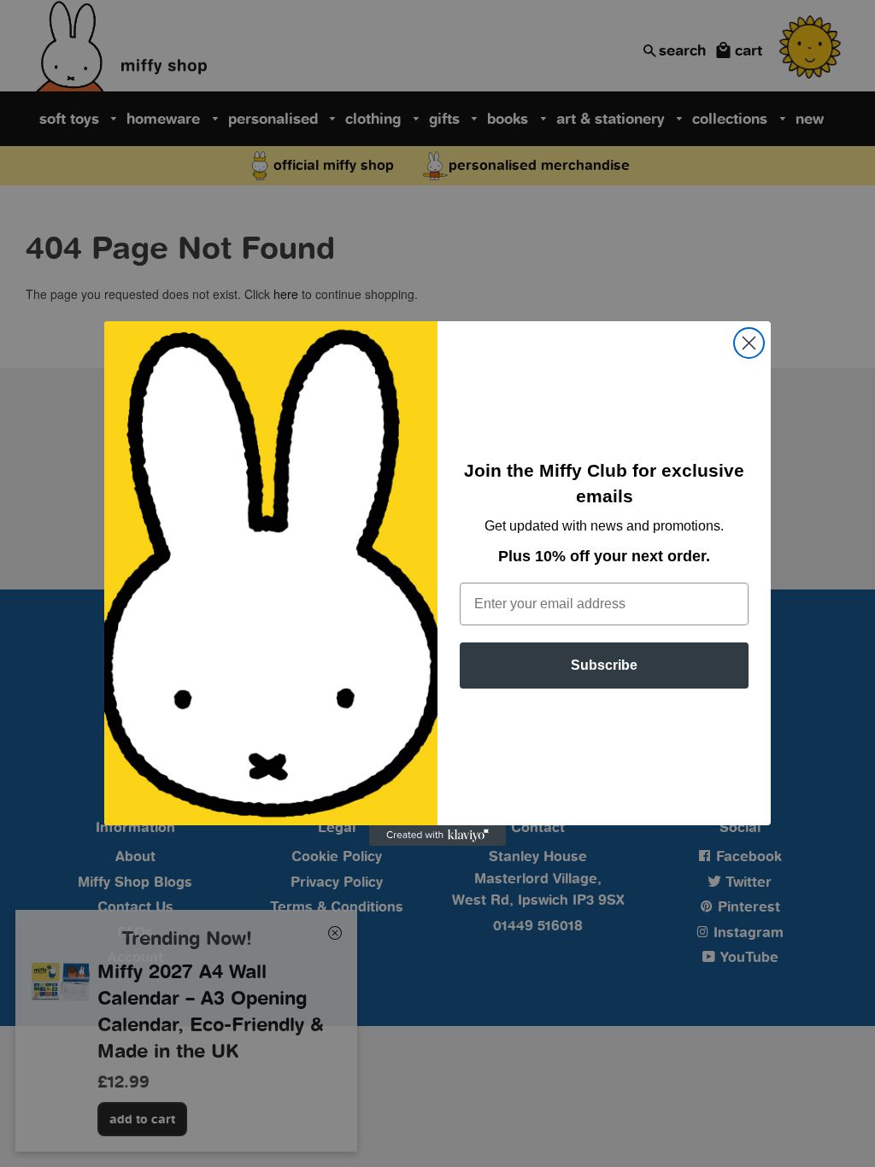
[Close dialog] (749, 343)
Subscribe (604, 665)
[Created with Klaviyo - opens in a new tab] (437, 835)
